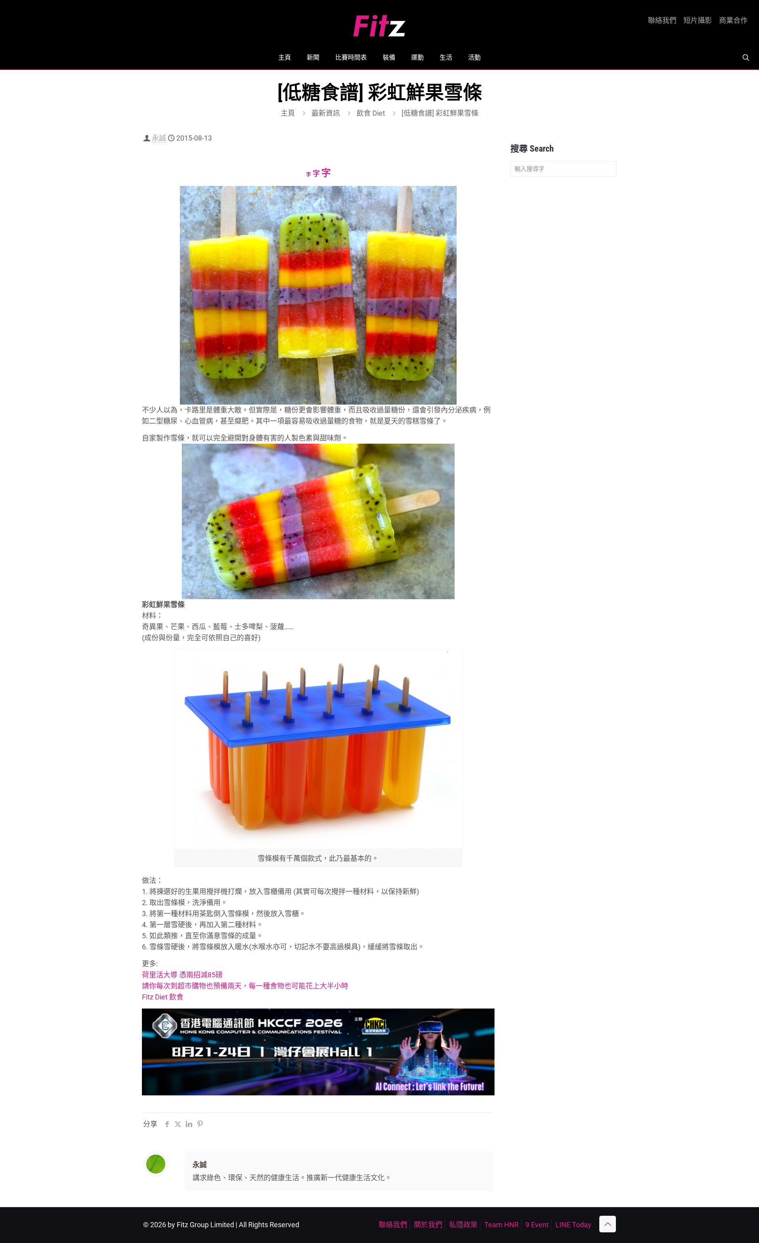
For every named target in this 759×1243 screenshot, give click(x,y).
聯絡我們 (662, 20)
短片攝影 (697, 20)
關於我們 (428, 1225)
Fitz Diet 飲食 (162, 997)
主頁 (288, 113)
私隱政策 (463, 1225)
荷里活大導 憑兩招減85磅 (182, 975)
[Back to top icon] (607, 1224)
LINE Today (573, 1225)
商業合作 (733, 20)
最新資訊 (326, 113)
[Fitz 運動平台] (379, 22)
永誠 (159, 138)
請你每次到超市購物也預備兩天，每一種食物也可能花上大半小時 (245, 986)
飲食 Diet (371, 113)
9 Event (537, 1225)
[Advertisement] (563, 307)
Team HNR (501, 1225)
